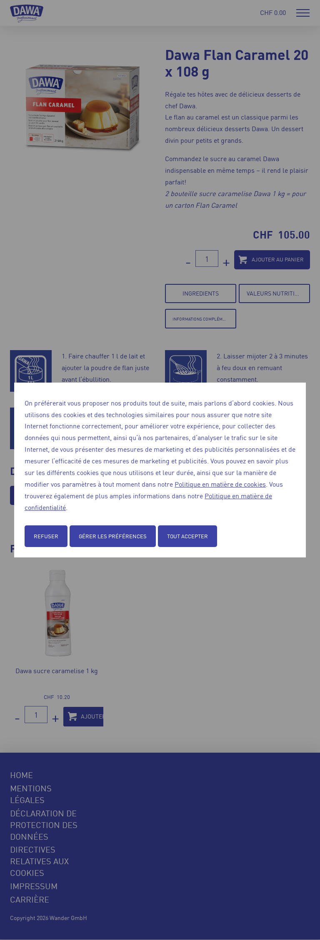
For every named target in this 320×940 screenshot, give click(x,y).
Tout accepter (187, 536)
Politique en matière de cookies (220, 484)
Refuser (46, 536)
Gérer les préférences (113, 536)
